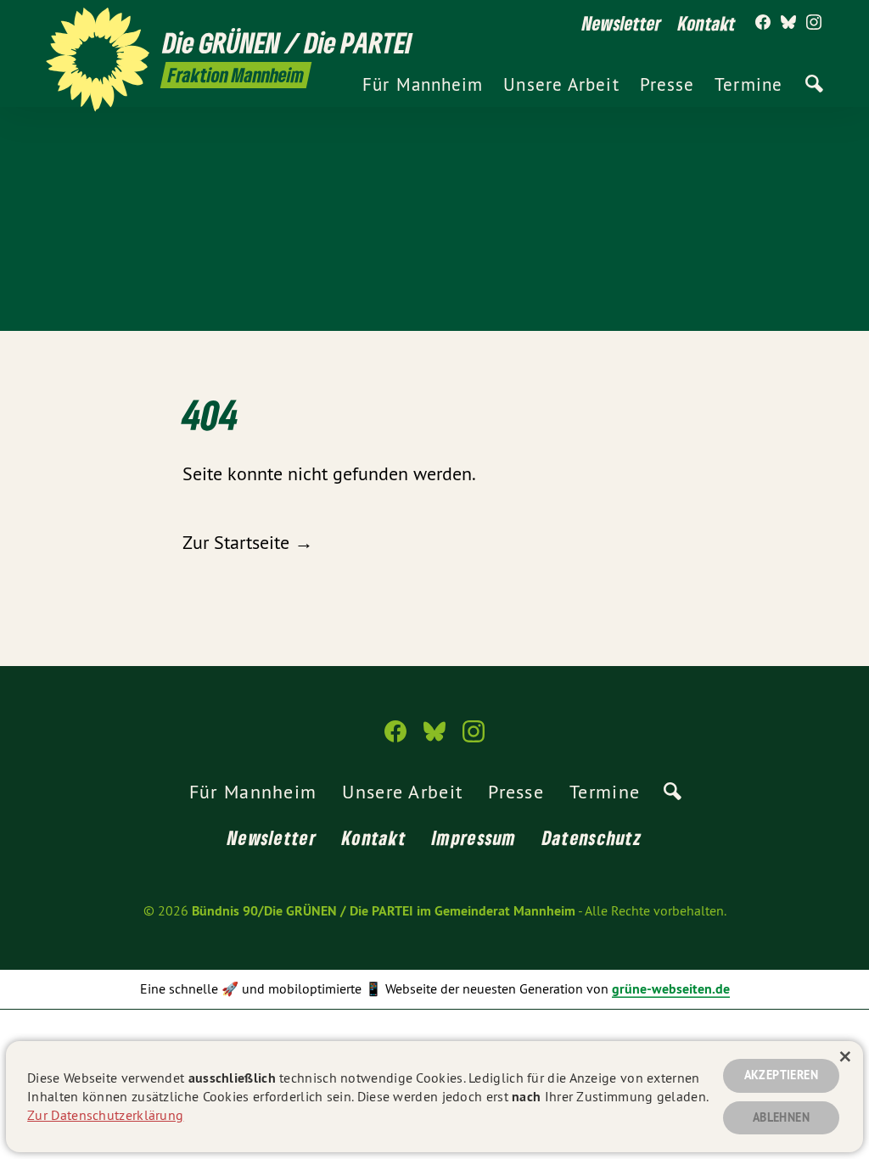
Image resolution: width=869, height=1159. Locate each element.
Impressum (474, 837)
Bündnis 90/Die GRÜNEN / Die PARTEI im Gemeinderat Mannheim (383, 911)
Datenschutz (592, 837)
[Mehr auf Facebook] (763, 23)
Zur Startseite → (247, 542)
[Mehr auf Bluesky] (788, 23)
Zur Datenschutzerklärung (105, 1114)
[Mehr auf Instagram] (814, 23)
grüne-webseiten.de (671, 989)
